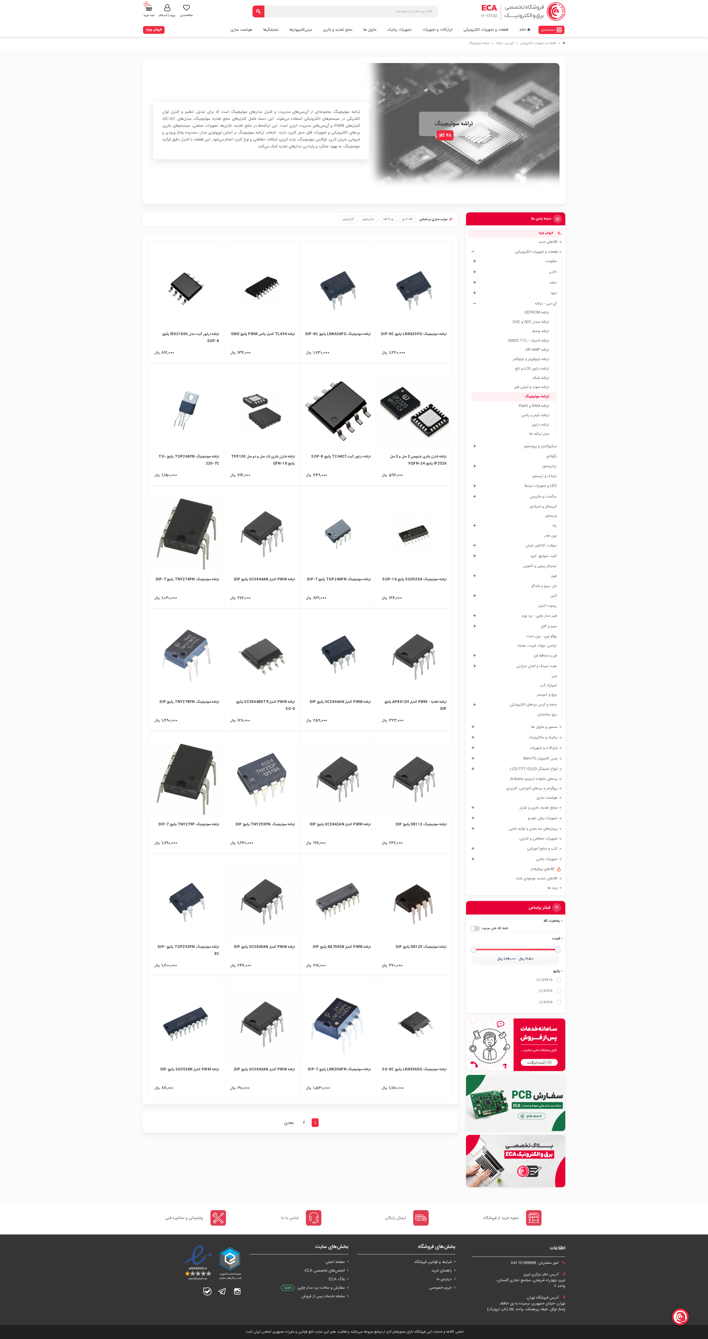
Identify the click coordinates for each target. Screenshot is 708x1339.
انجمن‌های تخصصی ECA (324, 1270)
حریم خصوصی (440, 1288)
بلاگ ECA (337, 1279)
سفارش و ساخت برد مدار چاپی (321, 1288)
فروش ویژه (154, 29)
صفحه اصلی (335, 1262)
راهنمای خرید (441, 1270)
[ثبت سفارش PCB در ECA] (516, 1103)
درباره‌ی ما (444, 1279)
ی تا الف (388, 219)
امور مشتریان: (535, 1263)
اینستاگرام (237, 1291)
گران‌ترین (348, 219)
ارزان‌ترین (368, 219)
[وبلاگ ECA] (516, 1161)
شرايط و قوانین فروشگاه (433, 1262)
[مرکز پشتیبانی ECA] (516, 1044)
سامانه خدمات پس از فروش (323, 1296)
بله (207, 1291)
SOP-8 (546, 991)
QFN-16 (545, 980)
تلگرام (222, 1291)
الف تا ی (407, 219)
